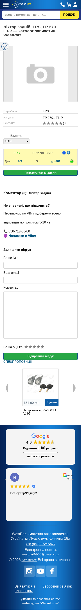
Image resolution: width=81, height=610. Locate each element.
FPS (17, 153)
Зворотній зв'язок (57, 586)
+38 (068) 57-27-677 (40, 544)
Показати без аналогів (40, 173)
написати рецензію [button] (40, 456)
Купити (52, 402)
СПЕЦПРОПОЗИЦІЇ (17, 361)
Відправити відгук (40, 356)
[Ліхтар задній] (40, 74)
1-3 (20, 161)
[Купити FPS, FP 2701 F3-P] (72, 161)
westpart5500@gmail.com (40, 554)
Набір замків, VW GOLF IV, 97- (39, 411)
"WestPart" (29, 560)
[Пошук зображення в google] (68, 153)
